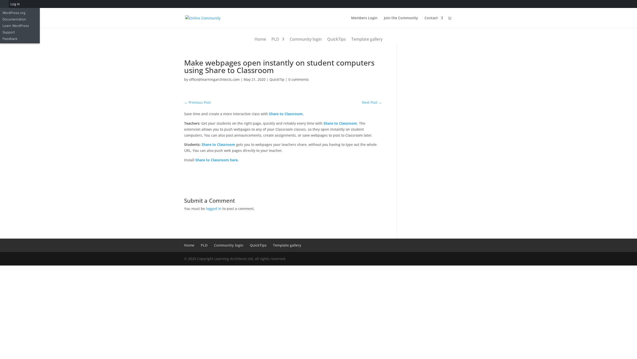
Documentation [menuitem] (14, 19)
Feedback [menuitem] (9, 39)
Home (260, 39)
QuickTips (336, 39)
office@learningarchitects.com (214, 79)
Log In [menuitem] (15, 4)
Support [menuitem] (8, 32)
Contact (431, 18)
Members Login (364, 18)
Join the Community (401, 18)
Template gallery (366, 39)
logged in (213, 208)
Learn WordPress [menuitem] (15, 26)
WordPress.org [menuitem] (13, 13)
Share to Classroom (286, 113)
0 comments (298, 79)
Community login (306, 39)
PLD (275, 39)
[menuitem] (4, 4)
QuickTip (276, 79)
